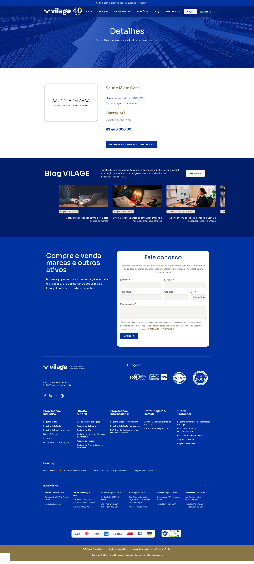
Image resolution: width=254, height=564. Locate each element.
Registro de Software (86, 426)
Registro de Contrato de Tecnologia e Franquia (193, 423)
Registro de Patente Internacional (125, 426)
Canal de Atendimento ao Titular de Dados (152, 549)
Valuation (47, 438)
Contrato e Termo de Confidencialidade (186, 429)
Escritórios (142, 11)
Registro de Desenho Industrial (57, 430)
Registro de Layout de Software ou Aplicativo (91, 435)
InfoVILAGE (99, 470)
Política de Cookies (118, 549)
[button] (206, 486)
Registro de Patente (123, 212)
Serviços (103, 11)
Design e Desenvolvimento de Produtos (157, 423)
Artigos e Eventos (119, 470)
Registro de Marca (68, 212)
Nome (124, 279)
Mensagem (127, 304)
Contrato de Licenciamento (189, 435)
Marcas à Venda (50, 434)
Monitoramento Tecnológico (56, 442)
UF (192, 291)
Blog (156, 11)
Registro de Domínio (186, 443)
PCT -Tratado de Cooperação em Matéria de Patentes (125, 431)
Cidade (169, 291)
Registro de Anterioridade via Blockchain (90, 446)
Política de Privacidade (160, 328)
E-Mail (168, 279)
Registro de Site (84, 430)
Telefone (126, 291)
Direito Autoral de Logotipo (180, 212)
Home (89, 11)
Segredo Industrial (185, 439)
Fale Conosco (173, 11)
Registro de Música (85, 441)
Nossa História (122, 11)
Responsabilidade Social (75, 470)
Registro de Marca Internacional (124, 422)
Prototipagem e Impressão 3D (157, 428)
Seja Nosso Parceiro (144, 470)
